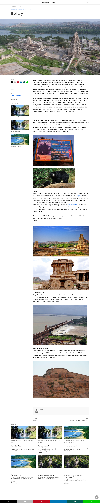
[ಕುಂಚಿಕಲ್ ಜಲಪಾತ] (20, 125)
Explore (25, 440)
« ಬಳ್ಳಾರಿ (35, 420)
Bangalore (79, 196)
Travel (25, 9)
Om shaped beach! (16, 146)
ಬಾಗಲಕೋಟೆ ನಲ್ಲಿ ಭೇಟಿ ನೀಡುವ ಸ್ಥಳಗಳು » (79, 420)
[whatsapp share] (24, 82)
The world (40, 442)
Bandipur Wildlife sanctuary (46, 475)
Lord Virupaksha (72, 205)
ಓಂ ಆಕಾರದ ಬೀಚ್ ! (17, 475)
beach (72, 440)
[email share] (15, 82)
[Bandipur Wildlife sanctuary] (50, 461)
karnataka (30, 440)
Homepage (13, 6)
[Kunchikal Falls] (20, 110)
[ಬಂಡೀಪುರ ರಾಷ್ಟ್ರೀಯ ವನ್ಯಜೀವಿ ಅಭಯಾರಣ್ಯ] (76, 461)
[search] (88, 2)
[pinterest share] (18, 82)
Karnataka (18, 95)
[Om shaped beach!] (20, 139)
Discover (20, 9)
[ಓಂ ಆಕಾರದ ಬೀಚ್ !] (23, 461)
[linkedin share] (21, 82)
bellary (12, 95)
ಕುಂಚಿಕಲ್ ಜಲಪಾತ (15, 131)
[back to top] (97, 497)
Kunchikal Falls (15, 117)
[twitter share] (12, 82)
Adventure (14, 9)
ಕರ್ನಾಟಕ (19, 6)
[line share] (27, 82)
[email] (25, 501)
